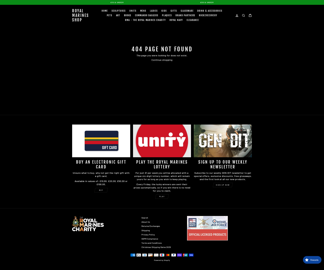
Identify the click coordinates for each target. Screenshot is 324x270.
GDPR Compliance (149, 239)
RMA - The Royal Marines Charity (145, 20)
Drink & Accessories (209, 10)
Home (105, 10)
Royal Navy (176, 20)
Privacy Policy (148, 234)
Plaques (167, 15)
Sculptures (119, 10)
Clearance (193, 20)
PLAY (162, 196)
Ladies (154, 10)
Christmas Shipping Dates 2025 (156, 247)
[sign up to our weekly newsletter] (223, 141)
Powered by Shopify (162, 260)
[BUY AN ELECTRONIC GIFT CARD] (101, 141)
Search (144, 218)
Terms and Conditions (151, 243)
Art (118, 15)
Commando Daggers (146, 15)
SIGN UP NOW (223, 185)
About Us (145, 222)
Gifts (174, 10)
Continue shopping (162, 59)
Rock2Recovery (208, 15)
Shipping (145, 230)
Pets (109, 15)
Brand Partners (185, 15)
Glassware (187, 10)
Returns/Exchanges (150, 226)
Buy (101, 190)
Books (127, 15)
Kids (164, 10)
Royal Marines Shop (80, 15)
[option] (117, 2)
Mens (143, 10)
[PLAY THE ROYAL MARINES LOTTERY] (162, 141)
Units (132, 10)
